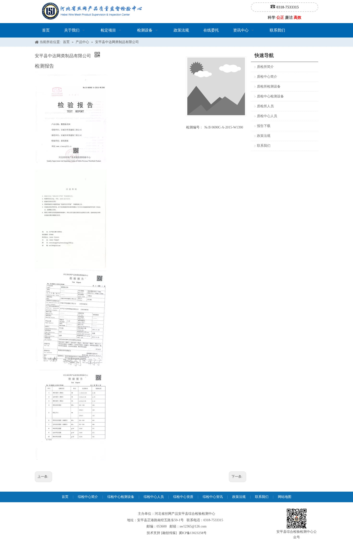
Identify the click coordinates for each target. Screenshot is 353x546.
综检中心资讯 (213, 497)
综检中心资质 (183, 497)
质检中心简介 (267, 76)
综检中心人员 (154, 497)
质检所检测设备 (268, 86)
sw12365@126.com (193, 526)
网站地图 (284, 497)
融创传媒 (169, 533)
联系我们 (263, 145)
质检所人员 (265, 106)
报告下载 (263, 126)
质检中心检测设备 (270, 96)
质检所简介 (265, 67)
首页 (65, 497)
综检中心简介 (88, 497)
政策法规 (263, 136)
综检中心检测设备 (120, 497)
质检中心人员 (267, 116)
